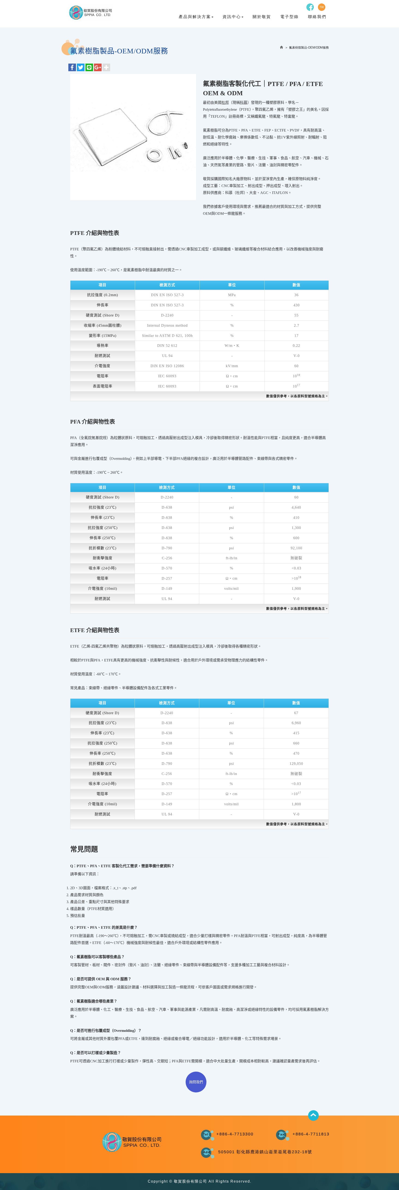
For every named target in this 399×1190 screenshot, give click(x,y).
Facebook (310, 7)
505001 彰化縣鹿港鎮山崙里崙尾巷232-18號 (265, 1152)
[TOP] (313, 1116)
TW (322, 7)
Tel (205, 1134)
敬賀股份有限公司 (90, 12)
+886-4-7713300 (235, 1134)
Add (206, 1152)
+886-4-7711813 (311, 1134)
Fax (281, 1134)
